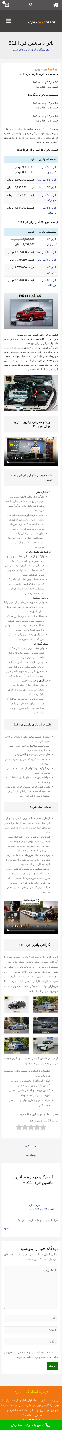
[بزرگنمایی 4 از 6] (24, 1021)
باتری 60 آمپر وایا (47, 259)
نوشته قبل (31, 1145)
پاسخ (6, 1228)
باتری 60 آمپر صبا (47, 252)
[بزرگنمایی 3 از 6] (53, 1021)
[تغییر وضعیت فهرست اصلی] (8, 21)
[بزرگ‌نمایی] (53, 379)
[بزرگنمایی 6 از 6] (24, 1041)
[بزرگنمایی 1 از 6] (53, 1000)
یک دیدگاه (44, 49)
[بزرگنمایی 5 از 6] (53, 1041)
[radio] (43, 1128)
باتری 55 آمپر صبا (47, 179)
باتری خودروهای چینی (25, 49)
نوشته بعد (31, 1155)
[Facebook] (56, 5)
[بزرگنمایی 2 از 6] (24, 1000)
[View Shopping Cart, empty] (7, 5)
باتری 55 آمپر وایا (47, 187)
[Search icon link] (31, 5)
